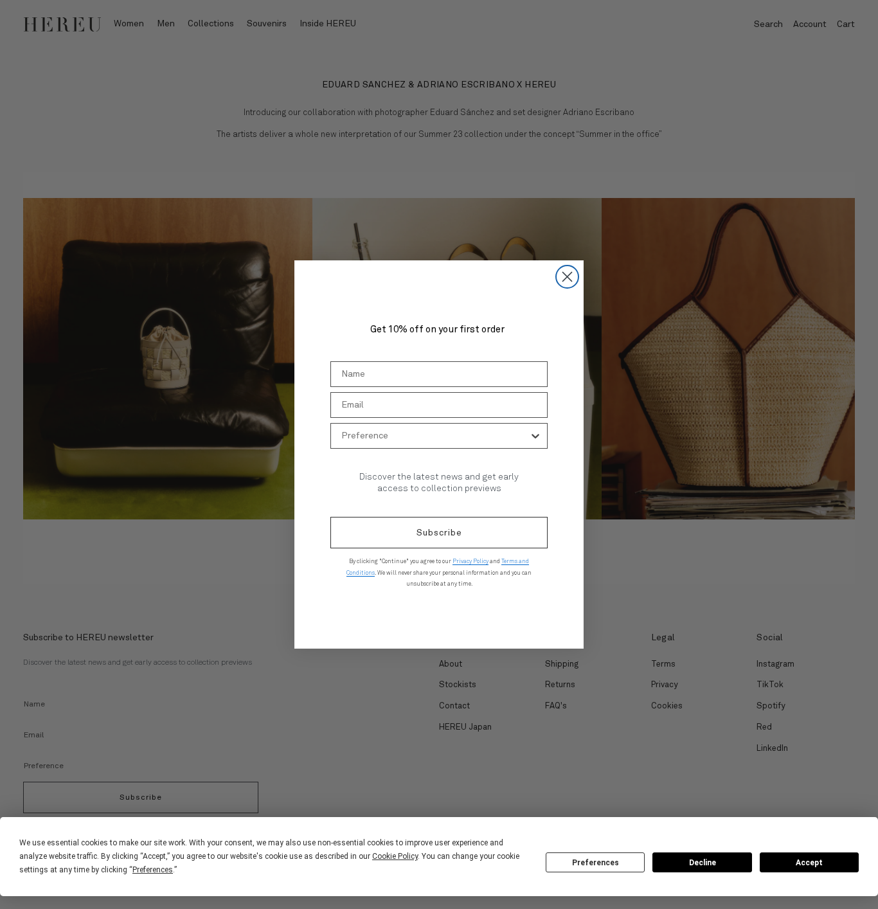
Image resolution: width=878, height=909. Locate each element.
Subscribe (439, 532)
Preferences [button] (152, 869)
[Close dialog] (567, 277)
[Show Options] (535, 436)
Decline (702, 862)
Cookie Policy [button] (395, 856)
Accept (809, 862)
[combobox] (435, 436)
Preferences (595, 862)
